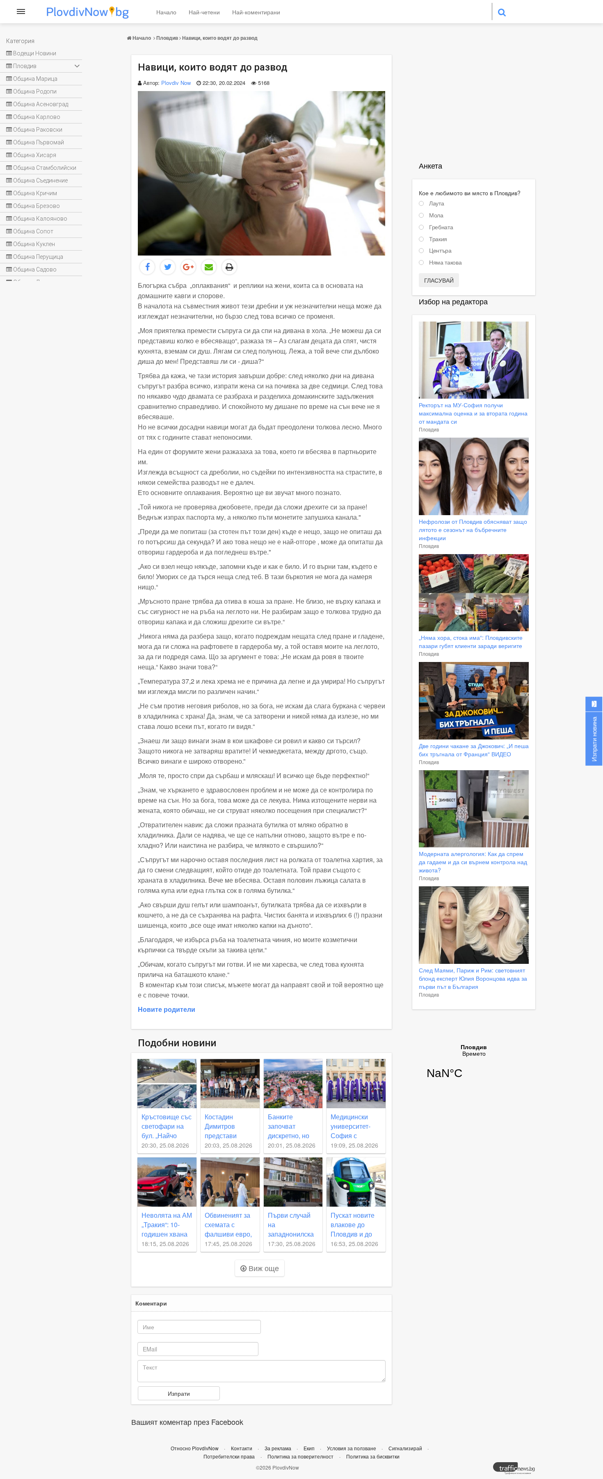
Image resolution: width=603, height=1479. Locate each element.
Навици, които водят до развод (220, 38)
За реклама (278, 1448)
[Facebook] (147, 267)
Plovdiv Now (176, 83)
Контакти (242, 1448)
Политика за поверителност (300, 1456)
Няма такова (445, 262)
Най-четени (204, 12)
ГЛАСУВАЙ (439, 280)
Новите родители (166, 1009)
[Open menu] (21, 11)
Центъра (440, 250)
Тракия (438, 239)
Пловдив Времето (473, 1066)
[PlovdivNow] (517, 1470)
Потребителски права (229, 1456)
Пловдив (167, 38)
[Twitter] (167, 267)
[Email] (208, 267)
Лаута (436, 203)
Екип (310, 1448)
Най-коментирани (256, 12)
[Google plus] (188, 267)
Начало (166, 12)
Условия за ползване (352, 1448)
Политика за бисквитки (373, 1456)
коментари (151, 1303)
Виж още (263, 1267)
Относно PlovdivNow (195, 1448)
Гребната (441, 227)
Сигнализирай (405, 1448)
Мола (436, 215)
